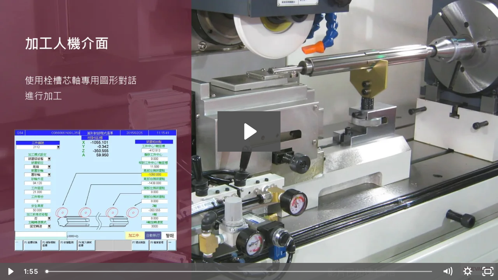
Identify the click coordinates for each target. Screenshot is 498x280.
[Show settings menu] (468, 271)
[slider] (239, 271)
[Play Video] (10, 271)
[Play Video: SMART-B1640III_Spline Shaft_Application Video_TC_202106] (249, 131)
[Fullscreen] (488, 271)
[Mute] (447, 271)
